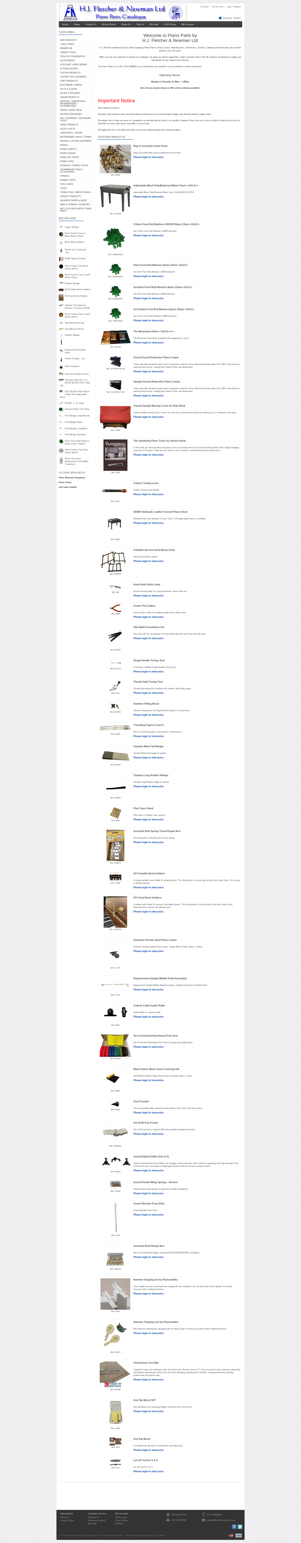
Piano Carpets (68, 149)
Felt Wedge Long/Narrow (77, 415)
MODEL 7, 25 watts (74, 403)
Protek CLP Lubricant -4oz (75, 251)
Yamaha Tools (68, 52)
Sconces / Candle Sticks (74, 165)
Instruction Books (71, 114)
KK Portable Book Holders (77, 289)
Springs (64, 176)
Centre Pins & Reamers (73, 77)
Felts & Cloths (68, 89)
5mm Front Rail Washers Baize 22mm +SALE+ (77, 442)
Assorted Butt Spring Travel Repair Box (156, 831)
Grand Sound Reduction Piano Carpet (156, 357)
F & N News (170, 24)
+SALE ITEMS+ (67, 44)
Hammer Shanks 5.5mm (77, 374)
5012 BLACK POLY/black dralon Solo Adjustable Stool (75, 394)
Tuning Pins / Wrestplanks (75, 192)
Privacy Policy (109, 24)
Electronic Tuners (71, 85)
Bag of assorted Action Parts (150, 146)
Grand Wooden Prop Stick (148, 1203)
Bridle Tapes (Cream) (75, 258)
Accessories (67, 60)
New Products (68, 40)
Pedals (64, 145)
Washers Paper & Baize (73, 200)
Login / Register (234, 6)
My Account (188, 24)
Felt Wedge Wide (73, 422)
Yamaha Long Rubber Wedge (150, 775)
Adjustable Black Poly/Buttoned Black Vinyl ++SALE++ (165, 185)
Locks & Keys (67, 129)
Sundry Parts (68, 180)
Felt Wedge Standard (75, 434)
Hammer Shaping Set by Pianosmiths (155, 1279)
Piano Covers (68, 153)
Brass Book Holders (74, 242)
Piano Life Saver (69, 157)
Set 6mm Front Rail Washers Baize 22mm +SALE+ (162, 287)
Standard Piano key (74, 322)
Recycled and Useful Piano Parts (75, 209)
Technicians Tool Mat (145, 1362)
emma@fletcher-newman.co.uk (221, 1520)
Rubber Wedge (72, 283)
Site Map (92, 1523)
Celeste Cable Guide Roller (149, 1005)
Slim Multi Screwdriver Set (148, 627)
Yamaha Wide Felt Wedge (148, 746)
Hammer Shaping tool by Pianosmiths (155, 1322)
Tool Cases (66, 184)
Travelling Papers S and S (148, 725)
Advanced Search (96, 1520)
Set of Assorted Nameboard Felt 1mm (155, 1035)
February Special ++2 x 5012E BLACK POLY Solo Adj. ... (75, 383)
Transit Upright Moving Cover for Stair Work (159, 405)
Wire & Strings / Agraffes (75, 204)
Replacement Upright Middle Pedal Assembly (160, 978)
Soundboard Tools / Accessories (71, 170)
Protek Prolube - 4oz (75, 358)
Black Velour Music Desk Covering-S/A (156, 1069)
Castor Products (70, 73)
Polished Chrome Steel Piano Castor (155, 940)
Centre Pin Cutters (144, 605)
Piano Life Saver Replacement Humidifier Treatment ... (77, 461)
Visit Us (140, 24)
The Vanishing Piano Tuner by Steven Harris (159, 440)
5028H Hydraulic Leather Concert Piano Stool (160, 512)
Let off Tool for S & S (145, 1460)
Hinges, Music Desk (71, 110)
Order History (122, 1520)
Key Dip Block (141, 1439)
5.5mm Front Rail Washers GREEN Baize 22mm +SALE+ (166, 224)
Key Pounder (141, 1101)
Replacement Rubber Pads (75, 351)
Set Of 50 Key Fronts (145, 1122)
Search (65, 24)
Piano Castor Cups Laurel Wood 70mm (77, 276)
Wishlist (119, 1523)
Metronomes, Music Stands (76, 137)
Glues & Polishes (70, 93)
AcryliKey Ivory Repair (73, 64)
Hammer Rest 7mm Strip (77, 409)
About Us (126, 24)
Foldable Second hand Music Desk (154, 550)
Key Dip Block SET (144, 1400)
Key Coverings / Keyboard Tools (75, 119)
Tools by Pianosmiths (72, 56)
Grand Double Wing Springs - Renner (155, 1182)
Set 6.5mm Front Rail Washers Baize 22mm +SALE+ (163, 309)
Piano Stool (67, 161)
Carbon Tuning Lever (146, 483)
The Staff (153, 24)
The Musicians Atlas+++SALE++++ (153, 331)
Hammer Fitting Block (146, 703)
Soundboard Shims (74, 329)
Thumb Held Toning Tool (148, 681)
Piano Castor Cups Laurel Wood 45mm (77, 315)
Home (77, 24)
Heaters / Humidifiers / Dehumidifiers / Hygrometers (73, 103)
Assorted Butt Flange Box (148, 1246)
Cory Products (69, 81)
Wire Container (72, 366)
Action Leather (69, 68)
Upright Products (70, 196)
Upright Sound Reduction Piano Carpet (156, 381)
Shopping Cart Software (155, 1535)
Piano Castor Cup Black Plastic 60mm (76, 267)
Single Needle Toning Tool (149, 660)
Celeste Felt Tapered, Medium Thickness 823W (77, 306)
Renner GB (66, 48)
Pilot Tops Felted (143, 808)
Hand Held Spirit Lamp (146, 584)
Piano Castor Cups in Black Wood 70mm (75, 234)
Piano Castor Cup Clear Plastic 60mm (76, 451)
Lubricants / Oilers (71, 133)
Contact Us (90, 24)
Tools (63, 188)
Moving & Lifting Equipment (76, 141)
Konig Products (69, 124)
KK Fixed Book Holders (76, 296)
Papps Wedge (72, 227)
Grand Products (69, 97)
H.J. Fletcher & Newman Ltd (110, 1535)
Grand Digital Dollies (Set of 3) (151, 1156)
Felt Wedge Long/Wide (76, 428)
